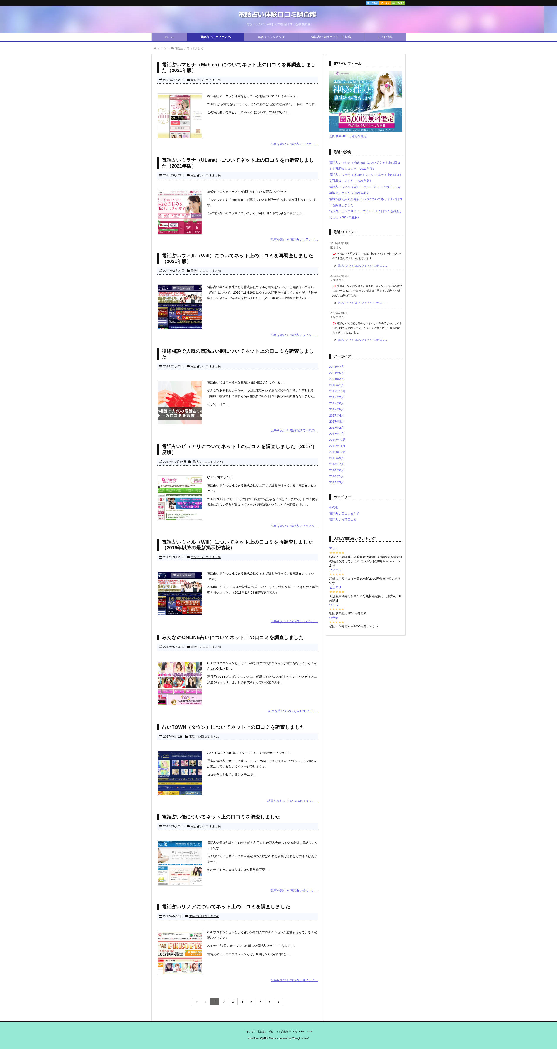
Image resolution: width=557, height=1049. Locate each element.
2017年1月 (336, 433)
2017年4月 (336, 415)
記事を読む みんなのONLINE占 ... (293, 711)
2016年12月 (337, 440)
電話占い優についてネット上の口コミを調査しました (221, 817)
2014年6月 (336, 470)
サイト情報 (385, 37)
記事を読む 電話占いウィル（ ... (294, 335)
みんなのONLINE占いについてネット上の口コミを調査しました (233, 637)
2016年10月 (337, 452)
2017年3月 (336, 421)
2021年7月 (336, 366)
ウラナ (333, 617)
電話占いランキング (271, 37)
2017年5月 (336, 409)
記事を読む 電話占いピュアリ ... (294, 526)
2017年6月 (336, 403)
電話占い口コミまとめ (215, 37)
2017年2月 (336, 427)
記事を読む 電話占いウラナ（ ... (294, 239)
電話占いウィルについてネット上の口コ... (362, 265)
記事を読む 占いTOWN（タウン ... (292, 800)
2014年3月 (336, 482)
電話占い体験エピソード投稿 (331, 37)
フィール (335, 570)
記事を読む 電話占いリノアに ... (294, 980)
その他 (333, 507)
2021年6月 (336, 373)
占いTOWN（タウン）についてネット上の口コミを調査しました (233, 727)
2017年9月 (336, 397)
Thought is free (300, 1038)
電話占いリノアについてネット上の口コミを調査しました (226, 906)
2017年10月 (337, 391)
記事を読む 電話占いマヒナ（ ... (294, 144)
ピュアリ (335, 587)
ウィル (333, 604)
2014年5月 (336, 476)
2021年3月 (336, 379)
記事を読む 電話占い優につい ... (294, 890)
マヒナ (333, 548)
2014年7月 (336, 464)
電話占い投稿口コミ (343, 519)
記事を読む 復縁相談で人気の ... (294, 430)
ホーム (169, 37)
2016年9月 (336, 458)
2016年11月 (337, 446)
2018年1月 (336, 385)
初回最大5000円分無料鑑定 (348, 136)
